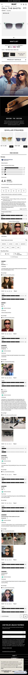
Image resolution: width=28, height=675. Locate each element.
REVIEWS (14, 153)
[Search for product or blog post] (21, 4)
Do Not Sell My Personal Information (6, 671)
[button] (12, 149)
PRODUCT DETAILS (14, 59)
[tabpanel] (14, 23)
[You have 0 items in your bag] (26, 4)
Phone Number (6, 634)
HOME (2, 6)
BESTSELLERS (7, 6)
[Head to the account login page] (24, 4)
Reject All (14, 671)
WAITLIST (14, 41)
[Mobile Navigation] (2, 4)
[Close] (21, 659)
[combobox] (3, 636)
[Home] (14, 4)
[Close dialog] (26, 652)
